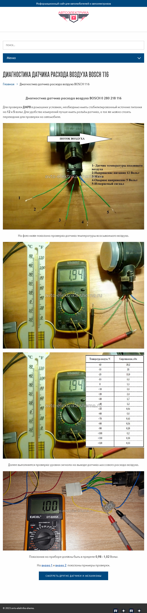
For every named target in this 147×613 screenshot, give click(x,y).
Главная (8, 84)
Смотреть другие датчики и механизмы (73, 575)
